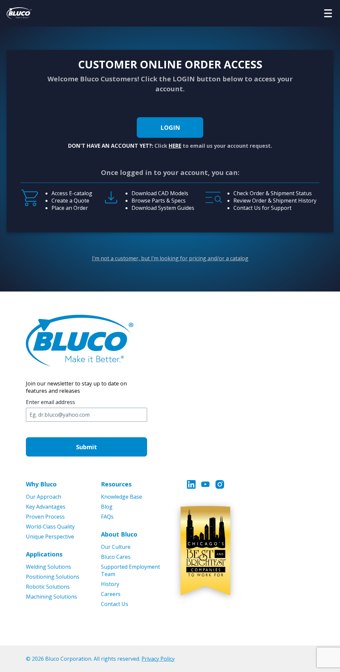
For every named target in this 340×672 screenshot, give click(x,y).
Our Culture (115, 546)
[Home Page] (19, 13)
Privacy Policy (158, 658)
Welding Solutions (48, 566)
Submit (86, 447)
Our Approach (43, 496)
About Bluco (119, 534)
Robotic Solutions (48, 586)
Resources (116, 484)
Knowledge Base (121, 496)
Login (170, 127)
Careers (111, 594)
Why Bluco (41, 484)
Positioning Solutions (52, 576)
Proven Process (45, 516)
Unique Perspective (50, 536)
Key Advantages (45, 506)
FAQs (107, 516)
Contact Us (114, 604)
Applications (44, 554)
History (110, 584)
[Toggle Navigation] (328, 13)
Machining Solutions (51, 596)
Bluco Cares (115, 556)
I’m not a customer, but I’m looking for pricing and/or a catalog (170, 258)
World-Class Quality (50, 526)
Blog (107, 506)
